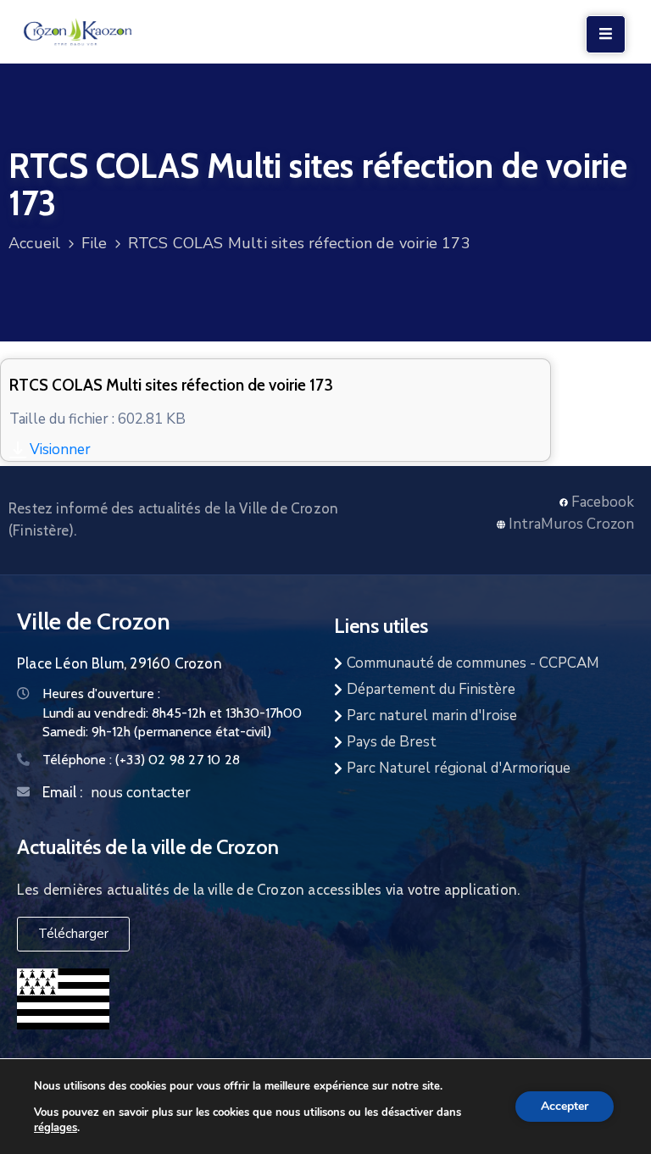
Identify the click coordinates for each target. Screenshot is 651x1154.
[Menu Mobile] (606, 34)
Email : (62, 792)
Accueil (34, 243)
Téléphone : (141, 760)
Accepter (564, 1106)
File (94, 243)
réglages (55, 1127)
